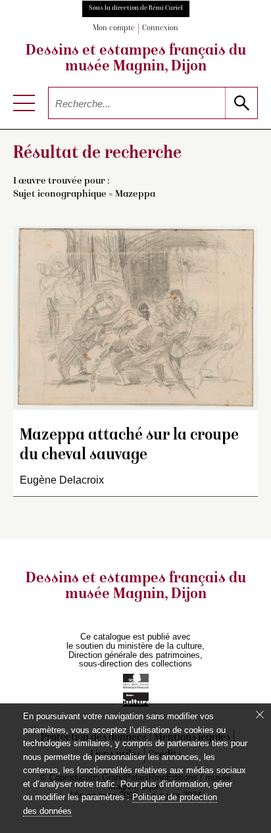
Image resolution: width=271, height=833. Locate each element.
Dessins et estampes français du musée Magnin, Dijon (136, 59)
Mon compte (114, 28)
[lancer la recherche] (241, 103)
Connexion (160, 28)
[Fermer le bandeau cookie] (260, 714)
